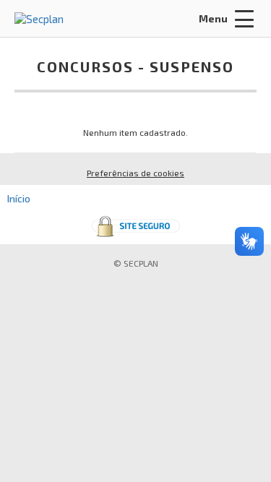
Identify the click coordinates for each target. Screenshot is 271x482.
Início (18, 198)
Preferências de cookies (135, 173)
